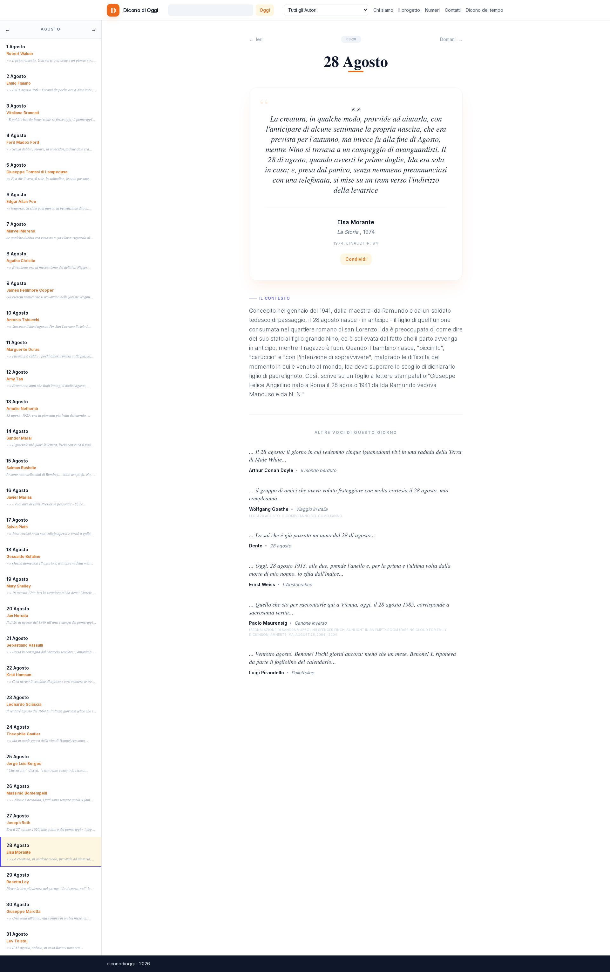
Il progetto (409, 10)
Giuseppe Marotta (23, 911)
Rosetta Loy (17, 881)
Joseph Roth (18, 822)
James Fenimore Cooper (30, 290)
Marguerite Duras (22, 349)
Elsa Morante (18, 852)
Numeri (432, 10)
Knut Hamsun (18, 674)
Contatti (453, 10)
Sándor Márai (18, 438)
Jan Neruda (17, 615)
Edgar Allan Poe (21, 201)
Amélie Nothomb (22, 408)
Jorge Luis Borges (23, 763)
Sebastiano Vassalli (24, 645)
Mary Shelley (18, 586)
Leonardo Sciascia (23, 704)
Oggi (265, 10)
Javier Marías (19, 497)
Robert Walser (19, 53)
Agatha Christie (20, 260)
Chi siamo (383, 10)
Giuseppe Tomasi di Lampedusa (36, 172)
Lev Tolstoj (16, 941)
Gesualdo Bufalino (23, 556)
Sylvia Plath (17, 526)
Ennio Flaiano (18, 83)
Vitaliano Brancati (22, 112)
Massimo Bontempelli (26, 793)
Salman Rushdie (21, 467)
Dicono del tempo (484, 10)
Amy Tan (14, 379)
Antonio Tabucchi (22, 319)
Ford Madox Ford (22, 142)
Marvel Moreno (20, 231)
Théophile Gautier (23, 734)
